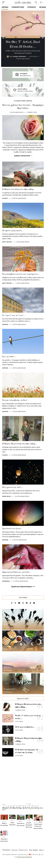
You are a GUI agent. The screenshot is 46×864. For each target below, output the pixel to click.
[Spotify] (34, 603)
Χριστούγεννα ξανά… (12, 528)
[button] (33, 13)
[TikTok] (30, 603)
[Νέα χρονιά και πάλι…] (23, 472)
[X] (15, 603)
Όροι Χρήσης (33, 850)
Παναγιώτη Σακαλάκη (24, 857)
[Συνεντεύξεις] (14, 90)
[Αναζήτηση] (36, 2)
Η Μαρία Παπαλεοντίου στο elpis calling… (28, 705)
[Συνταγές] (23, 640)
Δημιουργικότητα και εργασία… (16, 572)
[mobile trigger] (4, 2)
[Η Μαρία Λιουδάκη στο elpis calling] (23, 174)
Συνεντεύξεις (22, 89)
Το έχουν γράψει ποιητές (23, 101)
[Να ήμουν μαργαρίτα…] (23, 215)
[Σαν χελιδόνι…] (23, 341)
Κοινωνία (6, 581)
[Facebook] (12, 603)
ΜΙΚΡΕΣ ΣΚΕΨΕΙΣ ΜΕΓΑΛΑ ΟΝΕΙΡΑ (28, 37)
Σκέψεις (5, 324)
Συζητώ (5, 198)
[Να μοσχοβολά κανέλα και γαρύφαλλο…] (23, 258)
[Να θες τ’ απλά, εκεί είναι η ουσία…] (23, 24)
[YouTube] (19, 603)
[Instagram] (17, 74)
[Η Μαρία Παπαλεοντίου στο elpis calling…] (7, 707)
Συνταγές (8, 646)
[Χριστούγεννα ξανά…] (23, 513)
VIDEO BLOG (11, 37)
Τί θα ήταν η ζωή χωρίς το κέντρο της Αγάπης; (26, 751)
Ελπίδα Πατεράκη (19, 56)
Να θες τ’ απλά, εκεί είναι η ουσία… (23, 44)
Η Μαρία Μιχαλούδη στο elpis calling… (19, 443)
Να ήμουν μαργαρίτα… (13, 230)
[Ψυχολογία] (23, 683)
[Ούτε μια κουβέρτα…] (7, 729)
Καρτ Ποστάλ (7, 242)
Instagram (23, 73)
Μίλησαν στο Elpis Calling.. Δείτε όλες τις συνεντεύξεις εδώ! (22, 809)
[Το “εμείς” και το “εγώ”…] (23, 300)
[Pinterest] (26, 603)
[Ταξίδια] (23, 662)
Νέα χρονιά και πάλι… (12, 487)
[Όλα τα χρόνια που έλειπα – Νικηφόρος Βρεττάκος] (23, 127)
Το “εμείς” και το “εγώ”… (13, 315)
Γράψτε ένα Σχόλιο (23, 59)
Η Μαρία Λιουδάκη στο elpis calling (17, 189)
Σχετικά (15, 850)
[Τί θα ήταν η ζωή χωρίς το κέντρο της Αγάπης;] (7, 752)
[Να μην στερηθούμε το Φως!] (23, 385)
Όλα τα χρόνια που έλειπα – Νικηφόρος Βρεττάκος (23, 106)
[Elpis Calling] (23, 2)
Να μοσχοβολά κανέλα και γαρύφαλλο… (21, 274)
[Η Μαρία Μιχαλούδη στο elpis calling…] (23, 428)
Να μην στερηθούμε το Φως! (14, 400)
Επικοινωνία (23, 850)
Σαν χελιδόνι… (9, 356)
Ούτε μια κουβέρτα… (25, 726)
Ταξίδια (7, 667)
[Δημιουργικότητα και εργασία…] (23, 556)
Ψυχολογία (9, 689)
